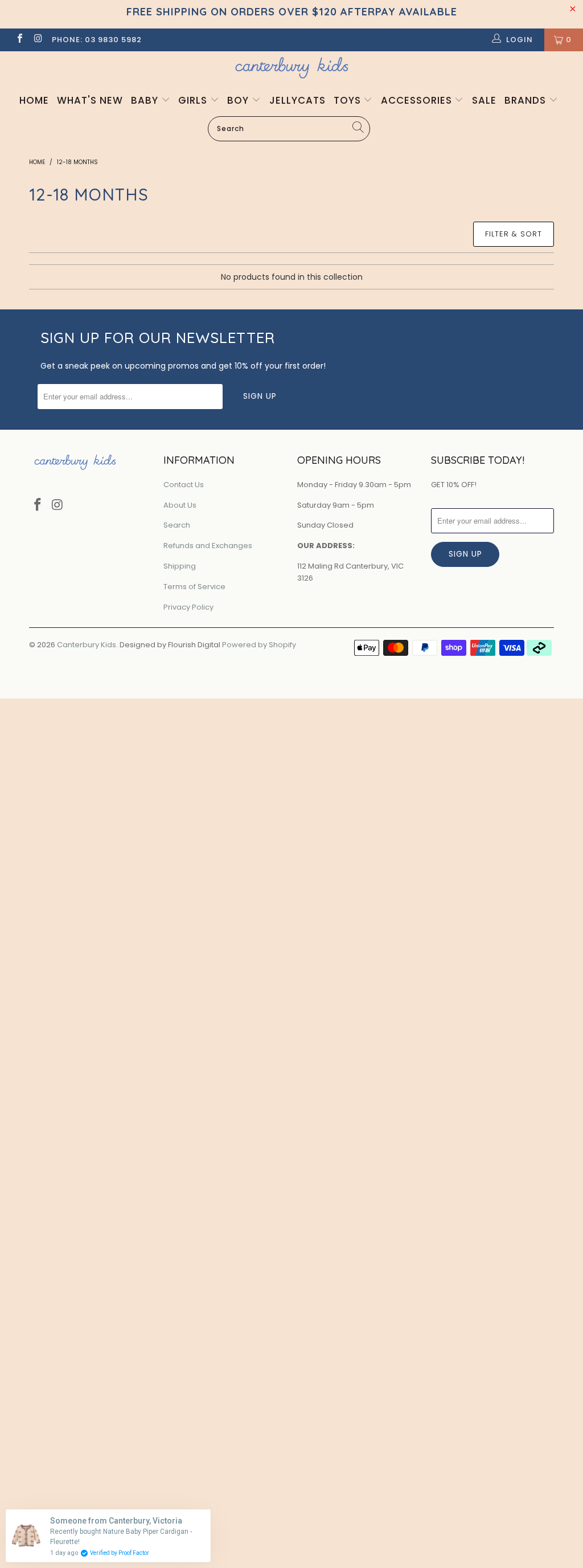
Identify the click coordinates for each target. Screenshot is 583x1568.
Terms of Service (194, 586)
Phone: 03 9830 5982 (97, 39)
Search (176, 525)
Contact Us (183, 484)
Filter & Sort (513, 233)
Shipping (179, 566)
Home (34, 100)
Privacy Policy (188, 607)
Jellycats (297, 100)
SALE (484, 100)
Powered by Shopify (259, 644)
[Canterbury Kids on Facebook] (19, 39)
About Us (179, 505)
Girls (194, 100)
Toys (349, 100)
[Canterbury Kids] (291, 67)
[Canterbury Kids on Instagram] (37, 39)
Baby (146, 100)
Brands (526, 100)
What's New (90, 100)
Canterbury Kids (86, 644)
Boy (239, 100)
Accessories (418, 100)
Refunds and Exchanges (207, 545)
